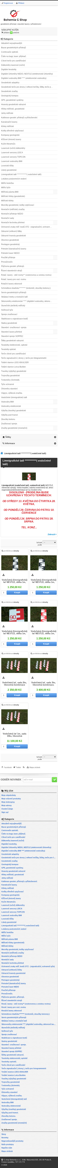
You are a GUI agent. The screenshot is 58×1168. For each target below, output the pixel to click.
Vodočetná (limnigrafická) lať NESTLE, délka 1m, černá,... (14, 581)
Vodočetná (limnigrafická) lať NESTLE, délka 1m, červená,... (14, 632)
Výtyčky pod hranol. (9, 415)
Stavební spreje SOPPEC (12, 336)
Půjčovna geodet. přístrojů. (12, 266)
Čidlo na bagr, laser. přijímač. (13, 56)
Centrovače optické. (10, 52)
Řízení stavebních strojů (11, 270)
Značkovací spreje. (9, 424)
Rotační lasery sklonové (11, 284)
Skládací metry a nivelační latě (14, 297)
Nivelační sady (7, 218)
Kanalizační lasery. (9, 122)
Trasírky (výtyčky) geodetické (13, 371)
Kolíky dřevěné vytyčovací (12, 131)
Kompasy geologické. (10, 135)
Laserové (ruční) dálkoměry (13, 148)
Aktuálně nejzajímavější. (11, 43)
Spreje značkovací (9, 314)
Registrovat (8, 3)
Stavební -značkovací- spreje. (14, 327)
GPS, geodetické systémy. (12, 100)
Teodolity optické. (8, 349)
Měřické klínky (7, 201)
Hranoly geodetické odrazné (13, 104)
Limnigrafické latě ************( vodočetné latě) (21, 174)
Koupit (17, 592)
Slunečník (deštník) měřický (13, 305)
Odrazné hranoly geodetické (13, 236)
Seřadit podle (39, 544)
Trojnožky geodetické (10, 375)
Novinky (4, 1138)
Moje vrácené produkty (11, 799)
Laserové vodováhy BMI (11, 161)
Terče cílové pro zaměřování (13, 354)
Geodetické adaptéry (10, 82)
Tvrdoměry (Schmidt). (10, 380)
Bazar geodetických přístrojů (13, 47)
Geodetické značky (9, 91)
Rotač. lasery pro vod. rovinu (13, 279)
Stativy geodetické (9, 323)
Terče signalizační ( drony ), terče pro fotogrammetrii (23, 358)
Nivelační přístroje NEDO (12, 214)
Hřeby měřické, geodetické (12, 109)
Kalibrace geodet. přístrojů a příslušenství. (19, 117)
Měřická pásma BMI (9, 192)
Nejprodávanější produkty (12, 1141)
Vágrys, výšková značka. (12, 393)
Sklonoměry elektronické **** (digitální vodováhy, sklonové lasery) (29, 301)
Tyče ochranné (7, 384)
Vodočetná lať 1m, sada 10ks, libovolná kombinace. (14, 735)
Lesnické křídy (7, 166)
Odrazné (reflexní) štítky (11, 231)
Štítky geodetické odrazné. (12, 340)
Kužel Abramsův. (8, 144)
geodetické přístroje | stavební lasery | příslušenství (21, 24)
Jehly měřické (7, 113)
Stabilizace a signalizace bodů (14, 319)
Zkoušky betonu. (8, 419)
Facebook (8, 767)
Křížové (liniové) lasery (11, 139)
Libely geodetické (9, 170)
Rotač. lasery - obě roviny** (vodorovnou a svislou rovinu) (26, 275)
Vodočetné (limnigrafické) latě (14, 397)
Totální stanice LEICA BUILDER (15, 362)
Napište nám (6, 1148)
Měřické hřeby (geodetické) (13, 196)
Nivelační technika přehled (12, 222)
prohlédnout (11, 551)
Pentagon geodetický (10, 244)
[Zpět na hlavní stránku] (2, 453)
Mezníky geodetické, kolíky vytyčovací (17, 205)
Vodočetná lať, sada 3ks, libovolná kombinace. (43, 683)
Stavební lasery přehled (11, 332)
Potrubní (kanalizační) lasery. (13, 249)
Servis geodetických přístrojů (13, 292)
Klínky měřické (7, 126)
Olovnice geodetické (10, 240)
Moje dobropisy (8, 802)
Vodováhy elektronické (11, 406)
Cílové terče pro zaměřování (13, 61)
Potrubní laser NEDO (10, 253)
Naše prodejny (7, 1144)
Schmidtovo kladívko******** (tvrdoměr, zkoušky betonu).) (26, 288)
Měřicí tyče (5, 187)
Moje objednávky (8, 795)
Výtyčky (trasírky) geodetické (13, 410)
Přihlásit (21, 3)
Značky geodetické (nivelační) (14, 428)
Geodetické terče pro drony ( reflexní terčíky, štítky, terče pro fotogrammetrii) (29, 87)
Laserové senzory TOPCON (13, 157)
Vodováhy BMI (7, 402)
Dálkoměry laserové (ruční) (13, 65)
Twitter (18, 767)
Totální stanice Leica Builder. (13, 367)
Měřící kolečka (7, 183)
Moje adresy (6, 805)
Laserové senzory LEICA (12, 152)
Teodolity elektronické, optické (14, 345)
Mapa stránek (34, 767)
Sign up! (5, 812)
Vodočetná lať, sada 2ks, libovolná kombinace (14, 683)
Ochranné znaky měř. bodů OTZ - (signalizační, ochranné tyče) (28, 227)
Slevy (3, 1134)
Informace (10, 443)
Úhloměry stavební (9, 389)
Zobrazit (51, 534)
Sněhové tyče (7, 310)
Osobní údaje (7, 809)
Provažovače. (7, 262)
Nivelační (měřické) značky (13, 209)
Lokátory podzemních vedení (13, 179)
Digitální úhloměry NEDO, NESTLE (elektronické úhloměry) (27, 74)
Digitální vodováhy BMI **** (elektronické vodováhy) (23, 78)
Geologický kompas (9, 96)
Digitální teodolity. (9, 69)
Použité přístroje (8, 257)
